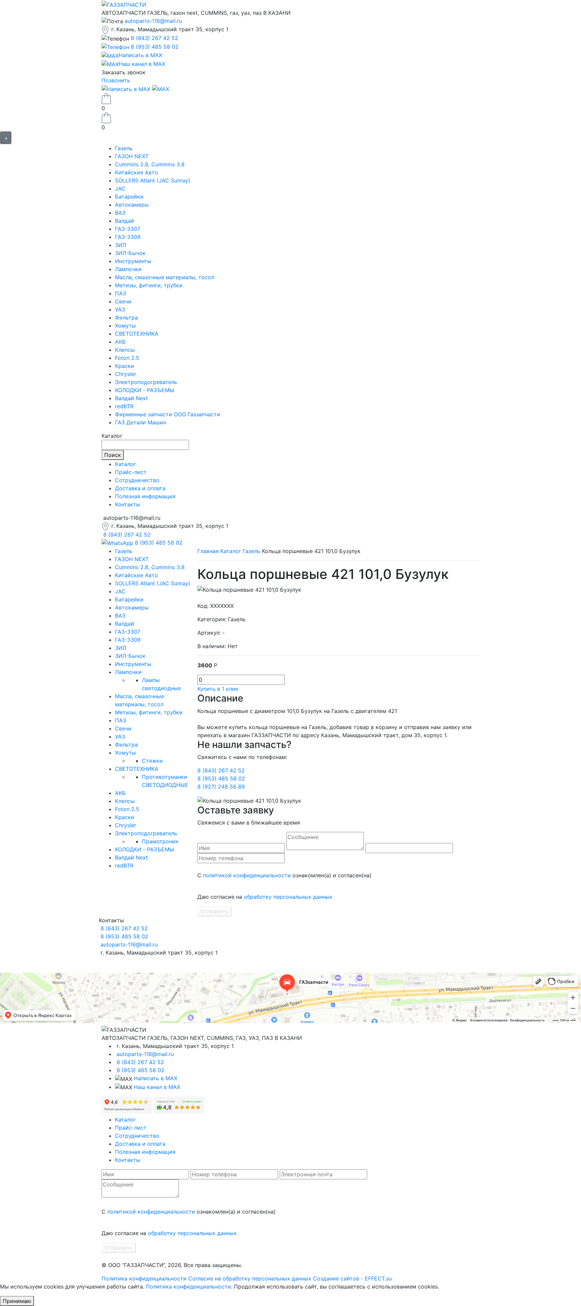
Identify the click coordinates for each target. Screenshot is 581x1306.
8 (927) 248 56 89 (221, 786)
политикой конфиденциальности (247, 875)
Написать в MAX (155, 1078)
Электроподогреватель (146, 382)
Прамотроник (160, 841)
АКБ (120, 341)
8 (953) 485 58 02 (155, 46)
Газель (123, 148)
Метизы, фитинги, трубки (149, 285)
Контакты (127, 504)
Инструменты (133, 261)
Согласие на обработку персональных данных (249, 1278)
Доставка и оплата (140, 488)
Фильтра (126, 317)
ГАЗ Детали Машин (140, 422)
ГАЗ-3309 (128, 237)
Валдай (124, 220)
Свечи (123, 301)
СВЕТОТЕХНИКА (136, 333)
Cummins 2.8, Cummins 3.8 (150, 164)
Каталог (125, 464)
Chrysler (125, 374)
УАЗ (120, 309)
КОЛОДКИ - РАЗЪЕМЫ (144, 390)
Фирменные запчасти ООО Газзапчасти (167, 414)
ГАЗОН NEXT (132, 156)
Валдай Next (131, 398)
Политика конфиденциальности (144, 1278)
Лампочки (128, 269)
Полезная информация (145, 496)
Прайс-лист (131, 472)
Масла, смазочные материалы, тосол (164, 277)
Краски (124, 366)
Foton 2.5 (127, 357)
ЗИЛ (120, 245)
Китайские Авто (136, 172)
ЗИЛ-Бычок (130, 253)
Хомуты (125, 325)
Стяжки (152, 760)
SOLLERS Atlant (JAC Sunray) (152, 180)
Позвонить (116, 80)
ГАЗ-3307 (127, 228)
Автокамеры (132, 204)
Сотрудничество (137, 480)
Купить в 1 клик (217, 688)
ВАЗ (120, 212)
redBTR (124, 406)
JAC (120, 188)
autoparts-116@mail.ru (153, 20)
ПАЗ (120, 293)
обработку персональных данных (288, 896)
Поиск (112, 455)
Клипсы (125, 349)
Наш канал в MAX (157, 1087)
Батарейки (129, 196)
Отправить (214, 911)
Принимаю (17, 1301)
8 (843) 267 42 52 (154, 38)
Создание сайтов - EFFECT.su (352, 1278)
